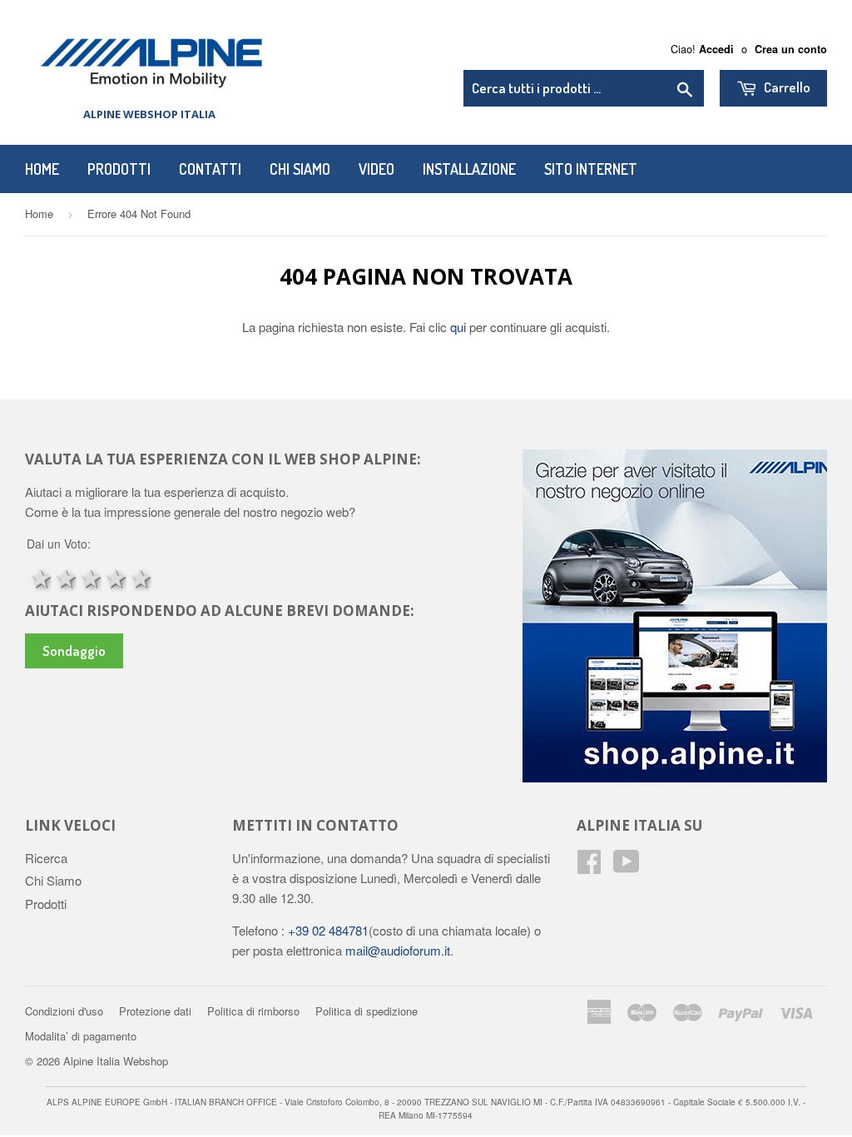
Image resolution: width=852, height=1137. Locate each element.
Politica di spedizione (366, 1011)
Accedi (716, 49)
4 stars (114, 577)
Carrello (785, 87)
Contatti (210, 169)
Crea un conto (791, 49)
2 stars (64, 577)
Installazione (469, 169)
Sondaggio (74, 650)
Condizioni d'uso (64, 1011)
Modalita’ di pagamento (80, 1036)
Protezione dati (155, 1011)
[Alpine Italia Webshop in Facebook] (589, 866)
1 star (39, 577)
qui (459, 326)
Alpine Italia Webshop (115, 1061)
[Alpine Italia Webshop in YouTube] (626, 866)
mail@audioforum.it (396, 950)
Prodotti (119, 169)
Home (42, 169)
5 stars (138, 577)
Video (376, 169)
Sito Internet (590, 169)
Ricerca (46, 857)
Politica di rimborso (253, 1011)
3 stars (89, 577)
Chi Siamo (300, 169)
